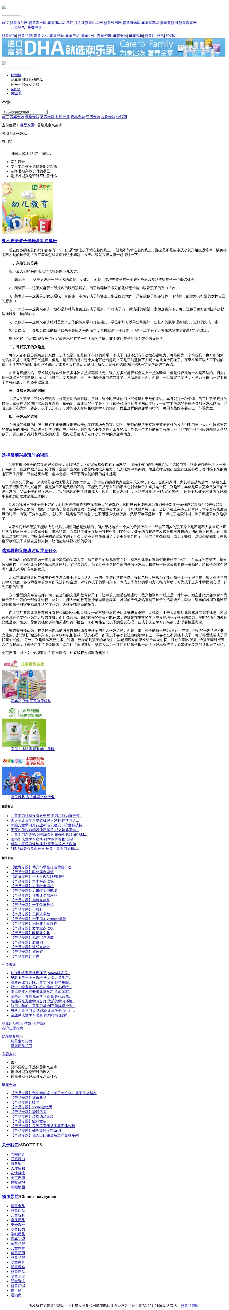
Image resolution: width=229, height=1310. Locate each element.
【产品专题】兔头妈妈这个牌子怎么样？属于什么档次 (54, 1093)
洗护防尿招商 (12, 1028)
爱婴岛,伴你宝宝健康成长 (31, 701)
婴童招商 (9, 36)
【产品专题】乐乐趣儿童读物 (34, 923)
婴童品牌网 (190, 1306)
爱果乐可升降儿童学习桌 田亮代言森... (41, 996)
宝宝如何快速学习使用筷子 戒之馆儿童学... (45, 830)
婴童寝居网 (113, 23)
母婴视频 (136, 36)
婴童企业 (88, 36)
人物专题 (108, 117)
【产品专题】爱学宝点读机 (32, 928)
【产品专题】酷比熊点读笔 (32, 872)
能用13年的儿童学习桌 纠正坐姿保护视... (43, 1006)
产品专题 (78, 117)
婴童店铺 (18, 1286)
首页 (5, 23)
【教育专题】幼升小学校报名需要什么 (41, 867)
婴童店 (150, 36)
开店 (160, 36)
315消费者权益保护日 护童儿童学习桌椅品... (46, 849)
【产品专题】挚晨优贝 (29, 1112)
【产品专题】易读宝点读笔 (32, 938)
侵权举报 (18, 1182)
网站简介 (18, 1154)
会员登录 (18, 27)
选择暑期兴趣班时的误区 (25, 455)
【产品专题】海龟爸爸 (29, 1098)
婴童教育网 (188, 23)
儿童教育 (18, 1248)
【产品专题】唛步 (25, 1102)
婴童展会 (56, 36)
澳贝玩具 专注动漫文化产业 (33, 797)
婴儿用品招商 (12, 1023)
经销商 (171, 36)
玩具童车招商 (21, 1041)
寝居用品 (18, 1220)
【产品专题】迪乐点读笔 (30, 947)
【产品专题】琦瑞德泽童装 (32, 1116)
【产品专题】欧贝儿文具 (30, 933)
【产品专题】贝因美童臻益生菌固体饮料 (43, 1126)
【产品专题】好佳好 (27, 952)
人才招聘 (18, 1168)
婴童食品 (18, 1206)
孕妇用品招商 (35, 1023)
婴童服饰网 (131, 23)
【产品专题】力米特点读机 (32, 886)
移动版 (16, 75)
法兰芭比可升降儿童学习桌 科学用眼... (41, 982)
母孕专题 (32, 117)
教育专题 (47, 117)
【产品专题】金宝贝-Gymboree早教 (38, 919)
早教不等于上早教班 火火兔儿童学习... (41, 978)
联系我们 (18, 1159)
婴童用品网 (56, 23)
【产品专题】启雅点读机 (30, 900)
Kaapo (15, 89)
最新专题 (9, 1085)
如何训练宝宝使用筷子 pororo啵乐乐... (40, 973)
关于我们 (10, 1145)
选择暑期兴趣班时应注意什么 (29, 550)
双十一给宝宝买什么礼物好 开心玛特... (41, 987)
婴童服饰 (18, 1229)
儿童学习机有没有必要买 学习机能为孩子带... (46, 816)
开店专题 (93, 117)
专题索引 (9, 1054)
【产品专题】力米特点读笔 (32, 881)
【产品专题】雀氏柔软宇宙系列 (36, 1130)
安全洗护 (18, 1225)
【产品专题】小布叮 (27, 909)
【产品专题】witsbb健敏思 (31, 1107)
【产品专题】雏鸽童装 (29, 1121)
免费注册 (35, 27)
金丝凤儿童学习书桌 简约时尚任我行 (40, 1015)
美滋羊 (16, 93)
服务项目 (18, 1164)
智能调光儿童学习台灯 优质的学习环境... (43, 1001)
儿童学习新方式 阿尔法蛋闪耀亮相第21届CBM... (49, 834)
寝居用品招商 (21, 1046)
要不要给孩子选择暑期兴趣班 (29, 240)
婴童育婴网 (169, 23)
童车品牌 (18, 1243)
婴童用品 (18, 1211)
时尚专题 (62, 117)
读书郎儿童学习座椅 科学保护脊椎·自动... (43, 839)
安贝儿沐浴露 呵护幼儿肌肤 (33, 749)
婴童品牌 (25, 36)
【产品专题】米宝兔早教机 (32, 905)
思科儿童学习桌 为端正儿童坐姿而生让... (43, 1010)
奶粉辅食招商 (12, 1036)
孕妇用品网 (75, 23)
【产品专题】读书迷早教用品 (34, 895)
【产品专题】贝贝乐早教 (30, 914)
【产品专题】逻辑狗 (27, 942)
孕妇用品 (18, 1234)
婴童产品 (72, 36)
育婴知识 (18, 1239)
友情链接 (18, 1173)
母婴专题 (120, 36)
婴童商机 (41, 36)
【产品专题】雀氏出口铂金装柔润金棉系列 (45, 1135)
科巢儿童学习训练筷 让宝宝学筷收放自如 (43, 844)
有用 (7, 142)
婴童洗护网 (38, 23)
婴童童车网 (150, 23)
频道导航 (10, 1196)
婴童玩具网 (94, 23)
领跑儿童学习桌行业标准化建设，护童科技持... (48, 825)
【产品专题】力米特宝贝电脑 (34, 891)
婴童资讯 (104, 36)
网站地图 (18, 1187)
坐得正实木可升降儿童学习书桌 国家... (41, 992)
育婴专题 (17, 117)
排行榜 (16, 1290)
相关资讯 (9, 965)
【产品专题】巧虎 (25, 956)
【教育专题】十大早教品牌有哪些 (37, 876)
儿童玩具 (18, 1215)
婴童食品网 (19, 23)
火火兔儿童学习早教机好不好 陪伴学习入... (45, 820)
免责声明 (18, 1178)
